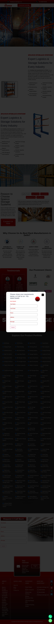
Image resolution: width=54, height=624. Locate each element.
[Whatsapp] (50, 620)
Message (12, 321)
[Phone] (50, 616)
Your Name (12, 304)
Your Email (12, 308)
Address (12, 317)
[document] (27, 312)
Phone (11, 312)
